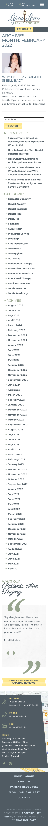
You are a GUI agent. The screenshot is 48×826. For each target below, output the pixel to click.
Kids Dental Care (18, 243)
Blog (12, 792)
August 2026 (15, 305)
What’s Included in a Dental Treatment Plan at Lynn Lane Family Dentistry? (25, 183)
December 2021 (17, 529)
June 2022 (14, 499)
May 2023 (13, 444)
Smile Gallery (29, 792)
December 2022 (17, 469)
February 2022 (16, 519)
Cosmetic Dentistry (19, 199)
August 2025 (15, 345)
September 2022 (18, 484)
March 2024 (15, 394)
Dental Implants (17, 209)
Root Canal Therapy (19, 278)
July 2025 (13, 350)
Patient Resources (24, 787)
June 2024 (14, 384)
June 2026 (14, 310)
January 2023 (16, 464)
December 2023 (17, 409)
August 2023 (15, 429)
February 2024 (16, 399)
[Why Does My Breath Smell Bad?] (12, 64)
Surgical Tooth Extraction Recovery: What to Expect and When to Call (26, 142)
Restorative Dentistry (20, 273)
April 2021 (13, 568)
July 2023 (13, 434)
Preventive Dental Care (21, 268)
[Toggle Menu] (42, 4)
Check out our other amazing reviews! (24, 681)
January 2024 (16, 404)
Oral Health (14, 248)
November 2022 (17, 474)
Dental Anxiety (17, 204)
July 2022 (13, 494)
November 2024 (17, 375)
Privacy (9, 816)
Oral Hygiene (15, 253)
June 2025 (14, 355)
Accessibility (31, 813)
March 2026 (15, 325)
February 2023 (16, 459)
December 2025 (17, 335)
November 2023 (17, 414)
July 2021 (13, 553)
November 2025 (17, 340)
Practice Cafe (26, 820)
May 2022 (13, 504)
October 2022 (16, 479)
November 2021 (17, 534)
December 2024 (17, 370)
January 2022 (16, 524)
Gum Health (15, 228)
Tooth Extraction (17, 288)
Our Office (14, 258)
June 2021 (14, 558)
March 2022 (15, 514)
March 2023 (15, 454)
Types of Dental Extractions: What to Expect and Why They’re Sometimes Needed (24, 171)
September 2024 (18, 380)
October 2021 (15, 538)
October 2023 (16, 419)
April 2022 (14, 509)
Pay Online (24, 29)
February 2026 (16, 330)
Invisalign (13, 238)
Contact (24, 797)
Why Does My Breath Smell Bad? (21, 78)
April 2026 (14, 320)
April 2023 (14, 449)
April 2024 (14, 390)
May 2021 (13, 563)
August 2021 (15, 549)
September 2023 (18, 424)
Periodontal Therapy (20, 263)
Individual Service (18, 233)
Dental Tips (14, 214)
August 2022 (15, 489)
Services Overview (19, 283)
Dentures (13, 218)
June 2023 (14, 439)
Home (18, 776)
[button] (7, 653)
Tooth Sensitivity (18, 293)
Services (24, 781)
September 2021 (17, 543)
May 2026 (13, 315)
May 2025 (13, 360)
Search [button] (13, 126)
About (30, 776)
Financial (13, 223)
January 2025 (16, 365)
